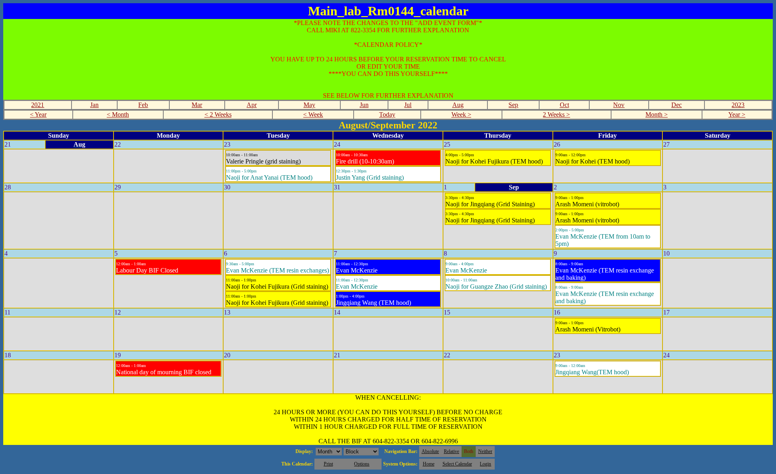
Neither (485, 451)
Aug (458, 104)
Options (361, 464)
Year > (736, 114)
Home (428, 464)
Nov (618, 104)
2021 (37, 104)
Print (328, 464)
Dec (676, 104)
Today (387, 114)
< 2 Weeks (218, 114)
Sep (513, 104)
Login (485, 464)
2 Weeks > (556, 114)
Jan (94, 104)
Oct (564, 104)
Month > (656, 114)
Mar (197, 104)
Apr (252, 104)
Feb (143, 104)
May (309, 104)
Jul (407, 104)
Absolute (430, 451)
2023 (738, 104)
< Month (118, 114)
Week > (461, 114)
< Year (38, 114)
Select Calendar (457, 464)
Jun (364, 104)
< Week (313, 114)
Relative (451, 451)
